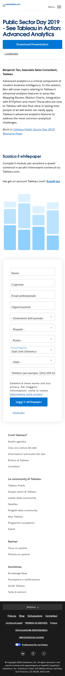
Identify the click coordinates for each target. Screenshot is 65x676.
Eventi (11, 529)
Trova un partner (17, 548)
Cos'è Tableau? (17, 435)
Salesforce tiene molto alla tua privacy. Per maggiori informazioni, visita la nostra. (30, 389)
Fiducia (12, 615)
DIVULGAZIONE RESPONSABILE (31, 630)
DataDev (13, 504)
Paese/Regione (19, 348)
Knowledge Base (17, 573)
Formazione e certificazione (24, 579)
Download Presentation (32, 44)
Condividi (11, 53)
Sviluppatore (35, 615)
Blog (21, 615)
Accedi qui (53, 181)
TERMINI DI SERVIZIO (36, 622)
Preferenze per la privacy (35, 644)
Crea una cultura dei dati (22, 447)
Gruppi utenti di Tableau (22, 491)
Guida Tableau (16, 585)
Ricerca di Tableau (18, 460)
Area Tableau (15, 516)
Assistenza (14, 567)
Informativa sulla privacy (26, 394)
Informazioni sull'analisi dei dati (26, 454)
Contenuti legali (14, 622)
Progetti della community (22, 510)
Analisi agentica (17, 441)
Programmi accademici (21, 522)
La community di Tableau (24, 479)
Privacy (53, 622)
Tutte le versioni (17, 592)
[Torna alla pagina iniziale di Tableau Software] (15, 4)
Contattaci (14, 466)
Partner (13, 541)
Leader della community (22, 497)
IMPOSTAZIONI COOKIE (31, 637)
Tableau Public (16, 485)
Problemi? (19, 413)
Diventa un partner (19, 554)
